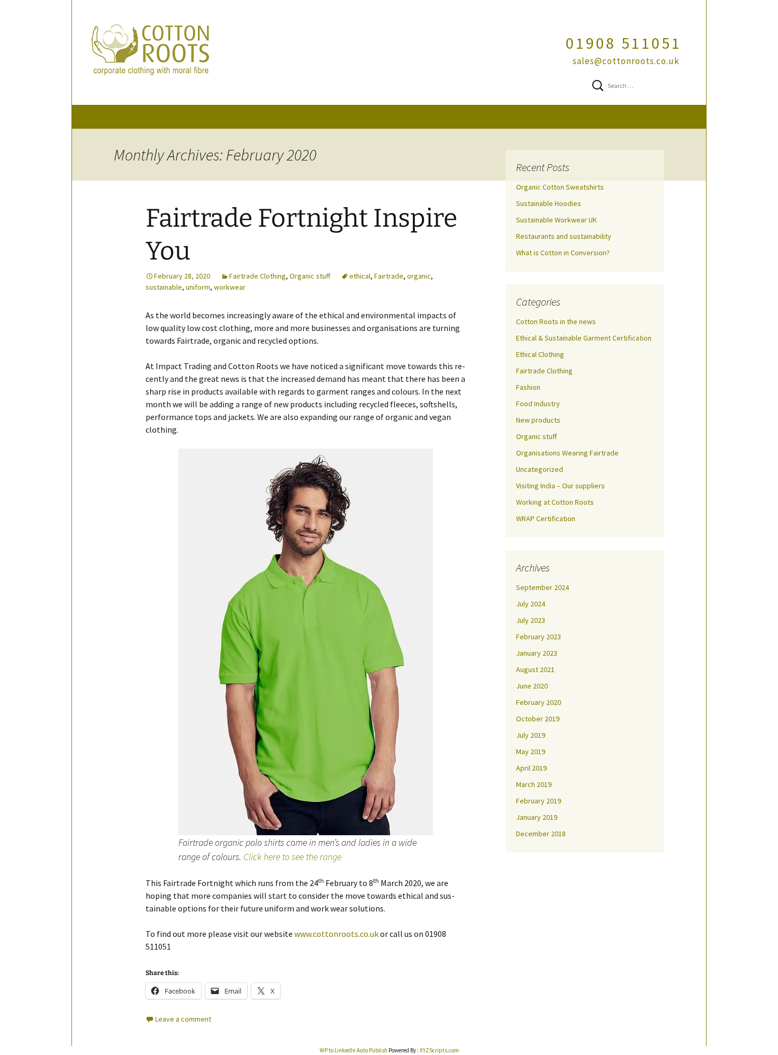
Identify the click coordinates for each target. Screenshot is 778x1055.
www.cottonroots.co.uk (336, 933)
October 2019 (537, 718)
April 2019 (531, 768)
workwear (230, 287)
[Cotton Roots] (389, 52)
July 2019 (530, 735)
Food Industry (538, 403)
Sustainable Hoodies (548, 203)
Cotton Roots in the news (556, 321)
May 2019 (530, 751)
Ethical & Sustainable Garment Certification (584, 338)
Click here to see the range (292, 857)
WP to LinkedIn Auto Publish (353, 1050)
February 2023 (538, 636)
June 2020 (532, 686)
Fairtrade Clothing (257, 276)
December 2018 (541, 833)
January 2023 (536, 653)
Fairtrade (388, 276)
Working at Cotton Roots (555, 502)
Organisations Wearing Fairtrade (567, 453)
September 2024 (542, 587)
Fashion (528, 387)
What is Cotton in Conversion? (563, 252)
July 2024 (530, 604)
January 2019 (536, 817)
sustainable (164, 287)
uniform (198, 287)
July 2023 (530, 620)
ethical (359, 276)
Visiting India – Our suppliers (560, 485)
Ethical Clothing (540, 354)
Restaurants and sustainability (563, 236)
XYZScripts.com (439, 1050)
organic (419, 276)
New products (538, 420)
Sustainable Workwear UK (556, 220)
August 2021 (535, 669)
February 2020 (538, 702)
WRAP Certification (545, 518)
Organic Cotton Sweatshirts (560, 187)
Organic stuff (310, 276)
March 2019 (533, 784)
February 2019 (538, 801)
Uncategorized (539, 469)
